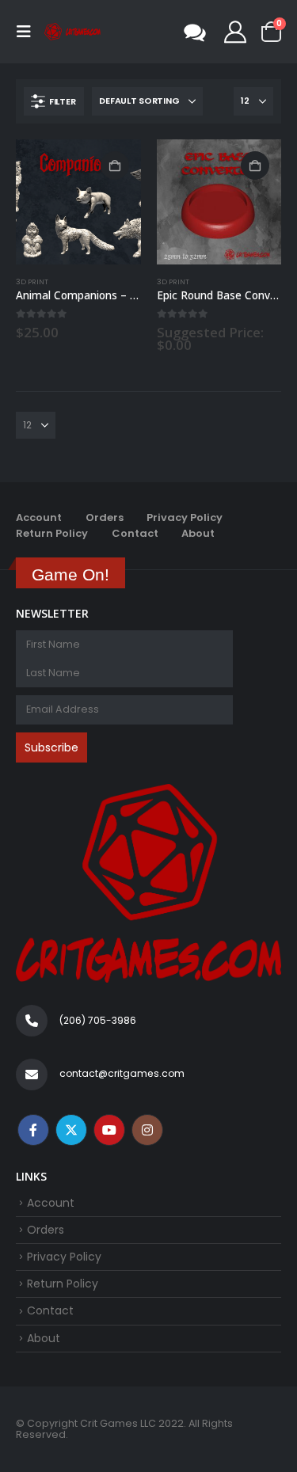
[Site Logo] (73, 32)
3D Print (32, 281)
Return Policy (52, 533)
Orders (105, 517)
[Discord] (194, 32)
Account (39, 517)
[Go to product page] (78, 201)
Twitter (71, 1130)
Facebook (33, 1130)
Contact (135, 533)
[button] (28, 31)
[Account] (235, 32)
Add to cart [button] (115, 165)
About (198, 533)
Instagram (147, 1130)
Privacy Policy (185, 517)
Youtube (109, 1130)
